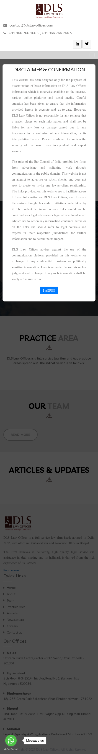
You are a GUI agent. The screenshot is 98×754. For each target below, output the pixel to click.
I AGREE (49, 290)
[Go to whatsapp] (11, 740)
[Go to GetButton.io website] (11, 749)
